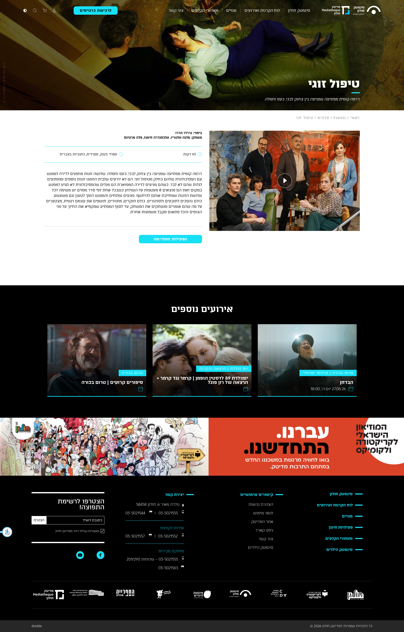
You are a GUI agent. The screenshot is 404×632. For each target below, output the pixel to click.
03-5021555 (168, 513)
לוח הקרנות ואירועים (262, 10)
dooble (37, 626)
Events (340, 118)
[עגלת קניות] (45, 10)
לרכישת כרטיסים (96, 10)
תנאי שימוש (263, 513)
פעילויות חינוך (340, 527)
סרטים (323, 118)
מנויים (231, 10)
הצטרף (39, 520)
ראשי (355, 118)
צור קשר (176, 10)
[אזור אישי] (54, 10)
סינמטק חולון (299, 10)
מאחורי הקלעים (204, 10)
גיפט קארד (264, 530)
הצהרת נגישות (261, 504)
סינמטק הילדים (339, 550)
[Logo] (367, 10)
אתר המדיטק (262, 521)
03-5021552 (168, 536)
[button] (6, 532)
